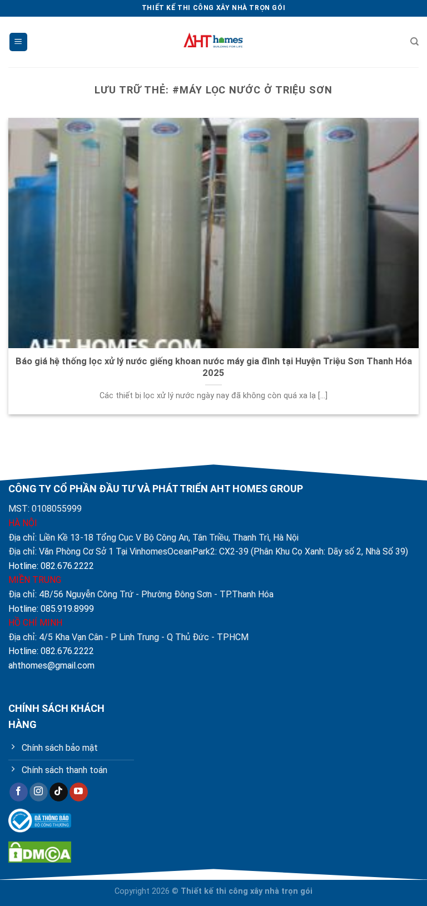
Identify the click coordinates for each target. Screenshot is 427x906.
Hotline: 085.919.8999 (51, 608)
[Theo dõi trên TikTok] (58, 792)
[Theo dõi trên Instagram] (38, 792)
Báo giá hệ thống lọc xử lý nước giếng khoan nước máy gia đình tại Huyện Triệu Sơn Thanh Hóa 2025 (214, 367)
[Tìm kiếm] (414, 41)
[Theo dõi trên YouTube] (78, 792)
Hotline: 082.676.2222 (51, 566)
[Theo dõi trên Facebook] (18, 792)
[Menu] (18, 42)
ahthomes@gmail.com (51, 665)
